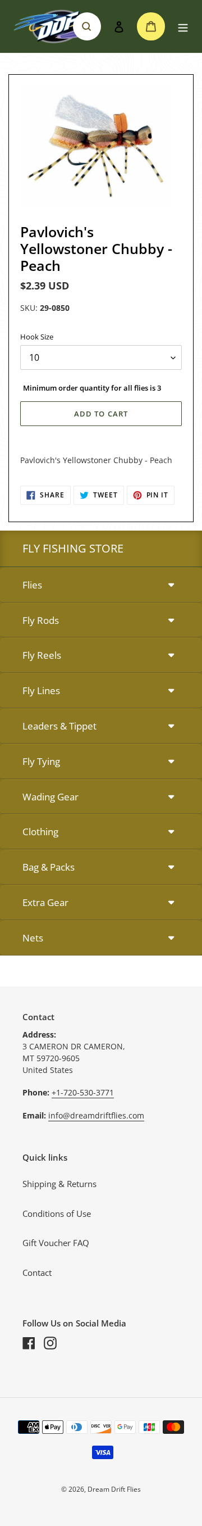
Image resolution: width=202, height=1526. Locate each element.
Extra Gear (45, 902)
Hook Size (36, 337)
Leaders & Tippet (59, 725)
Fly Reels (41, 655)
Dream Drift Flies (114, 1489)
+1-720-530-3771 (83, 1092)
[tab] (101, 585)
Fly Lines (41, 690)
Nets (32, 937)
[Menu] (183, 27)
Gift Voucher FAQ (55, 1242)
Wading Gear (50, 796)
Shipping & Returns (59, 1183)
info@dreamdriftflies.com (96, 1115)
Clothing (40, 831)
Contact (37, 1272)
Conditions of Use (56, 1213)
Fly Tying (41, 761)
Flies (32, 584)
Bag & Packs (48, 867)
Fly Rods (40, 620)
